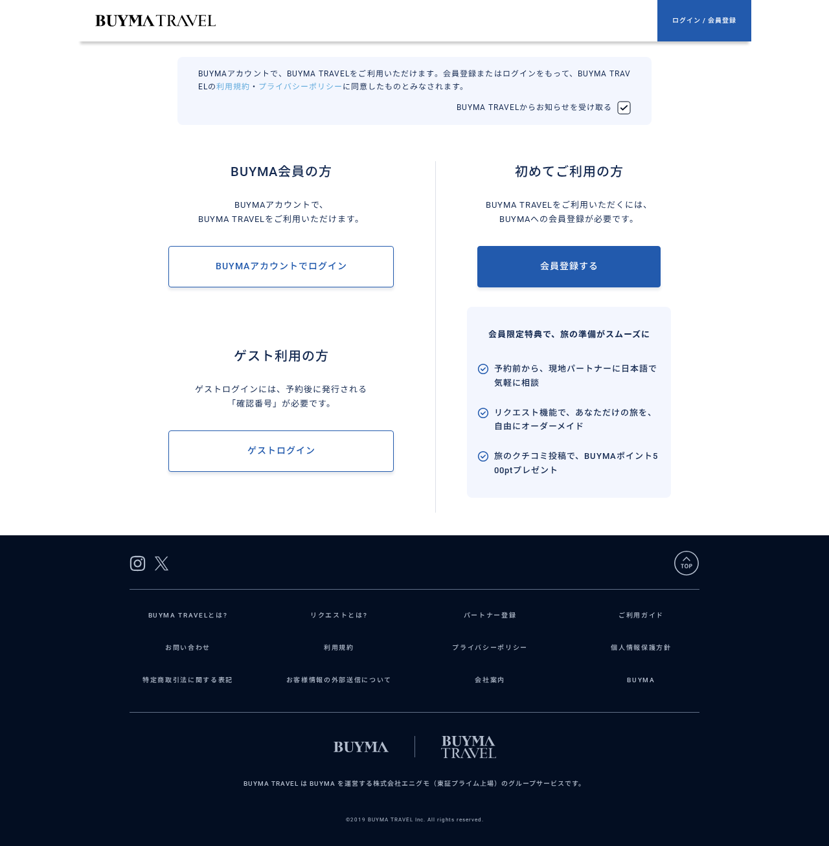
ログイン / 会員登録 (704, 20)
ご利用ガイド (641, 615)
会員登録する (569, 266)
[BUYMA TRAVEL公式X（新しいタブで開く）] (161, 563)
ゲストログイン (281, 450)
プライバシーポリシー (300, 86)
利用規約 (233, 86)
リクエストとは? (338, 615)
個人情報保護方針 (641, 647)
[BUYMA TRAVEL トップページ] (376, 20)
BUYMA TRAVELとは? (188, 615)
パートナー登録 (490, 615)
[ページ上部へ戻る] (686, 563)
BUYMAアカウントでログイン (281, 266)
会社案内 (490, 680)
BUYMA (641, 680)
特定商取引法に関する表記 (187, 680)
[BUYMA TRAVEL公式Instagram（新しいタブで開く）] (138, 563)
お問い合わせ (187, 647)
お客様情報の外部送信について (339, 680)
